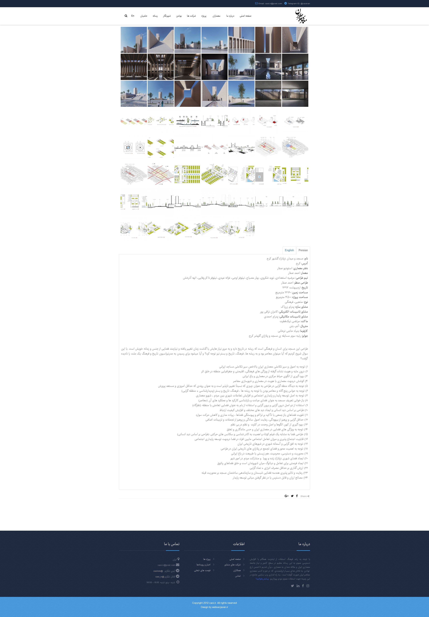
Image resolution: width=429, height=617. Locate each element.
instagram (307, 585)
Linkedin (298, 585)
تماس (238, 576)
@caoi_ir (159, 577)
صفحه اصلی (235, 559)
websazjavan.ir (220, 607)
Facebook (303, 585)
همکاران (237, 570)
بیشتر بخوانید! (262, 579)
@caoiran (305, 3)
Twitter (292, 585)
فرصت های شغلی (202, 570)
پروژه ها (206, 559)
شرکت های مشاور (232, 565)
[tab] (303, 250)
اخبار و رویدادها (203, 565)
